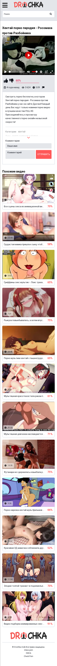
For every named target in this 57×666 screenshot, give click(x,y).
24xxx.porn (28, 650)
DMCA (28, 653)
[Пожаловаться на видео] (43, 88)
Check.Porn (28, 656)
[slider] (13, 71)
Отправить (43, 154)
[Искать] (50, 14)
